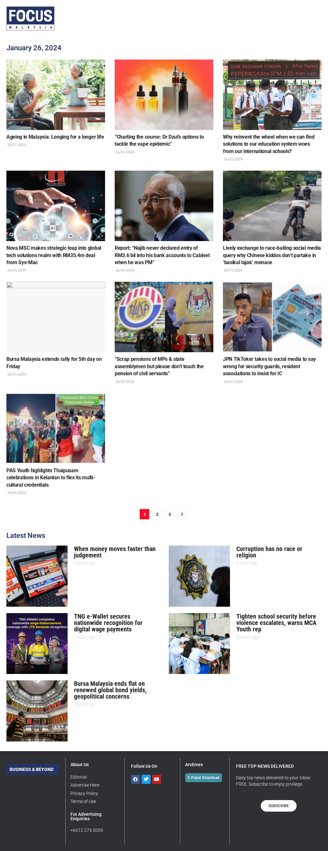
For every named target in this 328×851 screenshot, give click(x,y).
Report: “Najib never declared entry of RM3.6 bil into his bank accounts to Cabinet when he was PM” (162, 255)
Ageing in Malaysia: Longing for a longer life (55, 137)
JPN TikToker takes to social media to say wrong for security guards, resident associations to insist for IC (269, 366)
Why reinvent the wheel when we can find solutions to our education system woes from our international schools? (269, 144)
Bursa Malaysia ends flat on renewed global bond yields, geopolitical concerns (110, 690)
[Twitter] (146, 779)
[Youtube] (156, 779)
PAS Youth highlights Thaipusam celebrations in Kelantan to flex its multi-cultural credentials (50, 477)
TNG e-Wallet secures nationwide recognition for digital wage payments (108, 622)
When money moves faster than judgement (115, 552)
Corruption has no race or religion (269, 552)
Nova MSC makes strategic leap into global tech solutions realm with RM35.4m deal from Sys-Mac (53, 255)
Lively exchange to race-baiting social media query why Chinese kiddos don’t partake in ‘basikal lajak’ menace (272, 255)
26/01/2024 (16, 145)
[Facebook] (135, 779)
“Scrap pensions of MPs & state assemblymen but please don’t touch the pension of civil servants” (159, 366)
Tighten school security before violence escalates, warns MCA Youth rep (276, 622)
